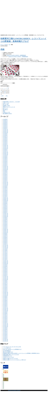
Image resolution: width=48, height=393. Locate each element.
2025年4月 (5, 140)
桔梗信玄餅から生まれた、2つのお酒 (11, 101)
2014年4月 (5, 302)
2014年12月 (5, 292)
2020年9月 (5, 201)
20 (4, 91)
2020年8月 (5, 203)
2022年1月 (5, 180)
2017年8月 (5, 250)
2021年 (6, 44)
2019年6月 (5, 221)
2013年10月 (5, 310)
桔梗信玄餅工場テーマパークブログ (11, 354)
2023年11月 (5, 153)
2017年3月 (5, 257)
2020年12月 (5, 198)
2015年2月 (5, 289)
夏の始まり (5, 109)
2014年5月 (5, 301)
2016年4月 (5, 271)
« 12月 (2, 95)
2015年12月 (5, 276)
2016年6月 (5, 268)
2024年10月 (5, 148)
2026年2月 (5, 127)
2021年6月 (5, 190)
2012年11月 (5, 325)
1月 (9, 44)
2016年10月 (5, 263)
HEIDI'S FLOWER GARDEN (14, 390)
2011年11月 (5, 340)
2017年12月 (5, 245)
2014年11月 (5, 293)
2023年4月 (5, 161)
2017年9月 (5, 249)
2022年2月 (5, 179)
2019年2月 (5, 226)
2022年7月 (5, 173)
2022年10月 (5, 169)
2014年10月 (5, 295)
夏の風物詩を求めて (7, 113)
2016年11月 (5, 262)
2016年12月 (5, 260)
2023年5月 (5, 160)
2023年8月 (5, 157)
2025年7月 (5, 136)
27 (4, 92)
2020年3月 (5, 209)
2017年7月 (5, 251)
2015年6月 (5, 284)
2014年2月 (5, 305)
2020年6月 (5, 205)
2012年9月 (5, 327)
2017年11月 (5, 246)
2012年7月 (5, 330)
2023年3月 (5, 162)
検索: (1, 81)
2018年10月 (5, 232)
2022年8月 (5, 171)
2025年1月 (5, 144)
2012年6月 (5, 331)
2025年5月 (5, 139)
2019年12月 (5, 213)
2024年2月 (5, 149)
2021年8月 (5, 187)
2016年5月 (5, 270)
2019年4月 (5, 224)
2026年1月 (5, 128)
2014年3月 (5, 304)
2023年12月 (5, 152)
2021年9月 (5, 186)
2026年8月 (5, 119)
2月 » (7, 95)
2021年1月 (5, 196)
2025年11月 (5, 131)
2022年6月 (5, 174)
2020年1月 (5, 212)
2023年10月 (5, 154)
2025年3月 (5, 141)
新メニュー (5, 108)
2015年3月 (5, 288)
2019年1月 (5, 228)
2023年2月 (5, 163)
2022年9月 (5, 170)
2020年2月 (5, 211)
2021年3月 (5, 194)
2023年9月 (5, 156)
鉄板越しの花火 (6, 105)
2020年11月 (5, 199)
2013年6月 (5, 316)
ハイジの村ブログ (7, 348)
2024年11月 (5, 146)
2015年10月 (5, 279)
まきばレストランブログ (8, 357)
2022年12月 (5, 166)
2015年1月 (5, 291)
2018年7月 (5, 236)
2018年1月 (5, 243)
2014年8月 (5, 297)
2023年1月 (5, 165)
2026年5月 (5, 123)
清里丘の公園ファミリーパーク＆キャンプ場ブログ (14, 359)
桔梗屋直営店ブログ (7, 355)
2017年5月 (5, 254)
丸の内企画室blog (7, 350)
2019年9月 (5, 217)
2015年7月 (5, 283)
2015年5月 (5, 285)
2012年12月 (5, 323)
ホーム (2, 44)
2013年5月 (5, 317)
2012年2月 (5, 336)
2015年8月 (5, 281)
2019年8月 (5, 219)
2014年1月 (5, 306)
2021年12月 (5, 182)
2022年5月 (5, 175)
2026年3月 (5, 125)
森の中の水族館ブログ (8, 351)
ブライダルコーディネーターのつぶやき (12, 346)
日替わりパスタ (6, 112)
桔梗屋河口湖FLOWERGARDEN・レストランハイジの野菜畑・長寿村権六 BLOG (21, 353)
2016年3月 (5, 272)
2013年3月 (5, 319)
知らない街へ (6, 104)
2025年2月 (5, 142)
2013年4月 (5, 318)
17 (1, 91)
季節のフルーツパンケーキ (9, 107)
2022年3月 (5, 178)
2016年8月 (5, 266)
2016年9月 (5, 264)
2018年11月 (5, 230)
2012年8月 (5, 329)
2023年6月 (5, 158)
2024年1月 (5, 150)
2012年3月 (5, 335)
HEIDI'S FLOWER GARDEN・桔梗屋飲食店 (18, 56)
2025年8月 (5, 135)
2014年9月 (5, 296)
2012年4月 (5, 334)
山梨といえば (6, 103)
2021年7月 (5, 188)
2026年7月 (5, 120)
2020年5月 (5, 207)
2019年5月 (5, 222)
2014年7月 (5, 298)
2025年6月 (5, 137)
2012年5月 (5, 333)
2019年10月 (5, 216)
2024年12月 (5, 145)
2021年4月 (5, 192)
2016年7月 (5, 267)
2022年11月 (5, 167)
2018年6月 (5, 237)
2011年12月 (5, 339)
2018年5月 (5, 238)
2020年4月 (5, 208)
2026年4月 (5, 124)
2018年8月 (5, 234)
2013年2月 (5, 321)
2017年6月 (5, 253)
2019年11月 (5, 215)
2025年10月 (5, 132)
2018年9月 (5, 233)
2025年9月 (5, 133)
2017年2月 (5, 258)
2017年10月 (5, 247)
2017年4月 (5, 255)
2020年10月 (5, 200)
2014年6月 (5, 300)
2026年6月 (5, 121)
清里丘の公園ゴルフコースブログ (10, 358)
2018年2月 (5, 242)
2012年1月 (5, 338)
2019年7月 (5, 220)
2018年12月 (5, 229)
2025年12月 (5, 129)
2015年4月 (5, 287)
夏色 (4, 110)
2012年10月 (5, 326)
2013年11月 (5, 309)
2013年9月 (5, 312)
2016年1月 (5, 275)
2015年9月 (5, 280)
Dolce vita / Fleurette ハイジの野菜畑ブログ (12, 349)
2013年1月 (5, 322)
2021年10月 (5, 184)
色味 (2, 49)
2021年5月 (5, 191)
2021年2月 (5, 195)
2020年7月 (5, 204)
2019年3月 (5, 225)
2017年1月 (5, 259)
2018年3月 (5, 241)
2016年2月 (5, 274)
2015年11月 (5, 278)
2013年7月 (5, 314)
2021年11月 (5, 183)
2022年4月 (5, 177)
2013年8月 (5, 313)
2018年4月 (5, 239)
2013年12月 (5, 308)
